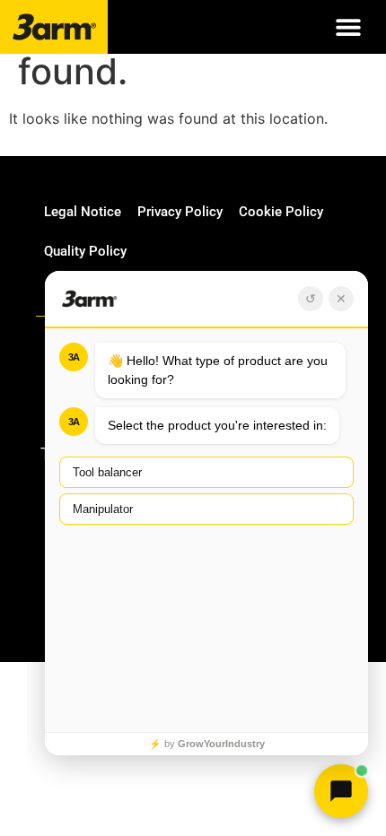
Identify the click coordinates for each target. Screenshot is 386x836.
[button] (348, 27)
